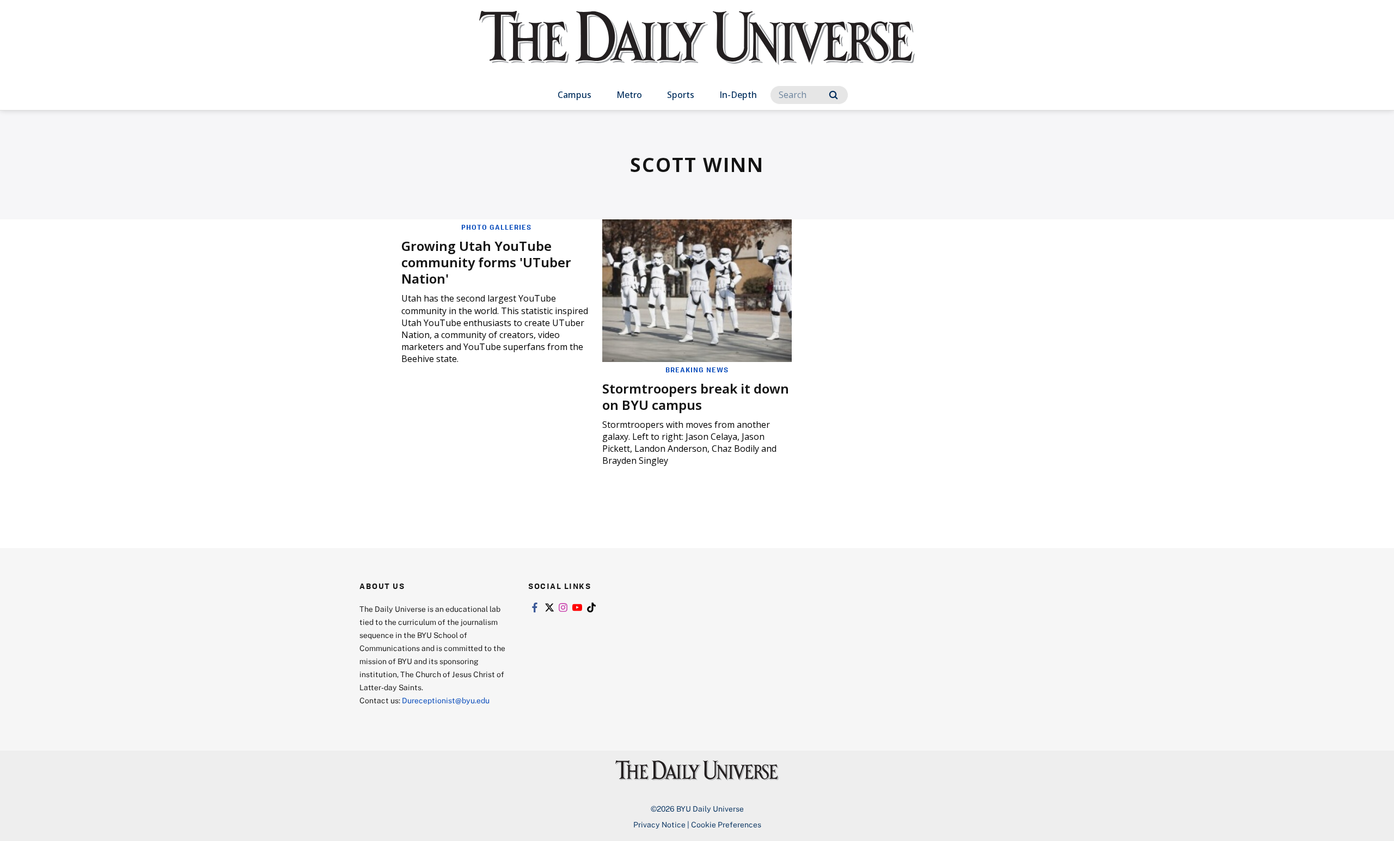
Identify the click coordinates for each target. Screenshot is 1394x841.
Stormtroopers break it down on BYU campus (695, 396)
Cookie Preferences (726, 824)
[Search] (833, 95)
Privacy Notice (659, 824)
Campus (574, 95)
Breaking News (697, 369)
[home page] (697, 49)
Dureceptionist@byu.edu (446, 700)
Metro (629, 95)
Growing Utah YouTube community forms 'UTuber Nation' (486, 262)
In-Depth (738, 95)
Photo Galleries (496, 227)
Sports (680, 95)
